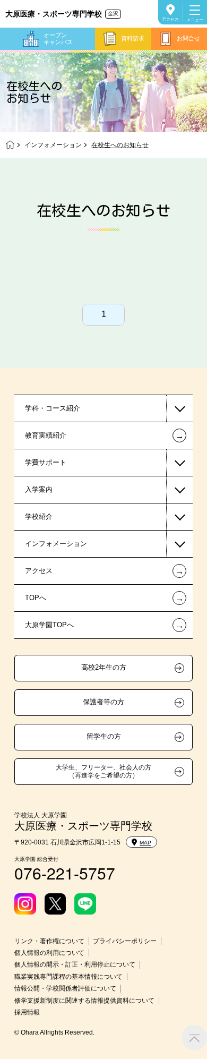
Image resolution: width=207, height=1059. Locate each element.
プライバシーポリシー (125, 941)
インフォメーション (53, 145)
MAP (145, 843)
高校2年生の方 (103, 667)
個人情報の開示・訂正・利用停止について (74, 964)
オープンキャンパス (58, 38)
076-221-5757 (64, 872)
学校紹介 (39, 516)
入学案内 (39, 489)
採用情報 (27, 1012)
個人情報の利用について (49, 952)
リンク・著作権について (49, 941)
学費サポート (45, 462)
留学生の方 (104, 736)
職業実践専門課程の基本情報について (68, 976)
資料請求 (132, 38)
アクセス (170, 19)
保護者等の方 (103, 702)
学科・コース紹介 (52, 408)
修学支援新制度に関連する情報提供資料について (84, 1000)
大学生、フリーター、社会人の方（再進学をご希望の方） (103, 771)
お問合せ (188, 38)
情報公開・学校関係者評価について (65, 988)
